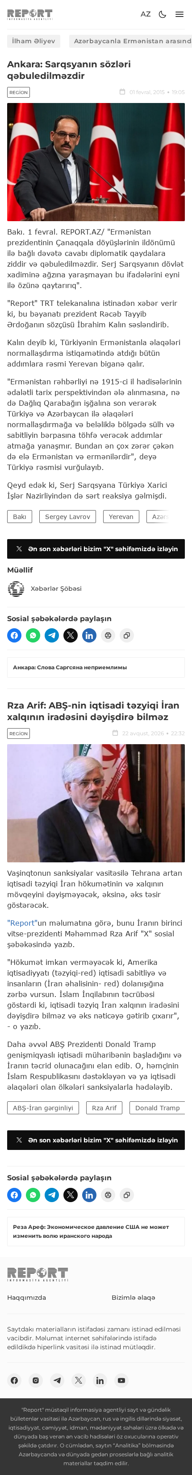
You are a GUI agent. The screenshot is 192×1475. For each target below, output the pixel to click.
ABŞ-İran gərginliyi (43, 1108)
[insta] (36, 1380)
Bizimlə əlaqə (133, 1298)
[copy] (127, 635)
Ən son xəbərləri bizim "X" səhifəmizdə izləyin (103, 549)
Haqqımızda (26, 1298)
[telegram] (52, 635)
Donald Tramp (157, 1108)
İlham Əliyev (33, 41)
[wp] (33, 635)
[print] (108, 635)
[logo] (30, 14)
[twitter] (70, 635)
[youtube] (121, 1380)
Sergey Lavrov (67, 516)
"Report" (22, 923)
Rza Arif (104, 1108)
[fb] (14, 635)
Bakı (19, 516)
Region (18, 92)
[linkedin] (89, 635)
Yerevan (121, 516)
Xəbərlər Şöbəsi (56, 589)
